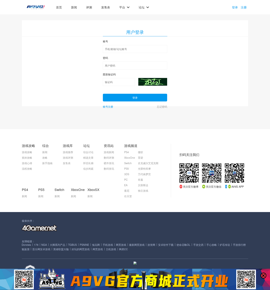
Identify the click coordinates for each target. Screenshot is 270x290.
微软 (140, 152)
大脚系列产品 (57, 245)
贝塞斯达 (143, 185)
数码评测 (109, 157)
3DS (126, 174)
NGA (44, 245)
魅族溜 (25, 249)
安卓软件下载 (166, 245)
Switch (128, 163)
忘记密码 (162, 106)
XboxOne (129, 157)
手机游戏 (108, 245)
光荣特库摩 (144, 168)
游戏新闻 (109, 152)
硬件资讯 (109, 163)
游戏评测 (68, 157)
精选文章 (88, 157)
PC (126, 179)
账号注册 (108, 106)
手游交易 (198, 245)
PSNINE (84, 245)
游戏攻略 (27, 152)
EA (125, 185)
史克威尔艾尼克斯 (148, 163)
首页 (59, 7)
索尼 (126, 190)
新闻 (74, 7)
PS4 (126, 152)
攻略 (44, 157)
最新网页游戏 (137, 245)
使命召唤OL (183, 245)
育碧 (140, 157)
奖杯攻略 (27, 157)
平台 (122, 7)
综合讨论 (88, 152)
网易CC (123, 249)
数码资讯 (109, 168)
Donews (26, 245)
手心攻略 (211, 245)
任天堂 (128, 196)
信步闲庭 (88, 168)
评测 (89, 7)
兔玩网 (96, 245)
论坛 (142, 7)
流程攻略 (27, 168)
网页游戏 (121, 245)
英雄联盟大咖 (61, 249)
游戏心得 (27, 163)
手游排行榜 (239, 245)
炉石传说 (225, 245)
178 (36, 245)
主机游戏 (111, 249)
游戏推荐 (68, 152)
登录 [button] (235, 7)
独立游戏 (143, 190)
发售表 (105, 7)
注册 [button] (244, 7)
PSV (126, 168)
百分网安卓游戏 (41, 249)
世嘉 (140, 179)
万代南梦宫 (144, 174)
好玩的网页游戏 (81, 249)
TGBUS (72, 245)
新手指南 (47, 163)
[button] (36, 7)
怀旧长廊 (88, 163)
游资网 (151, 245)
